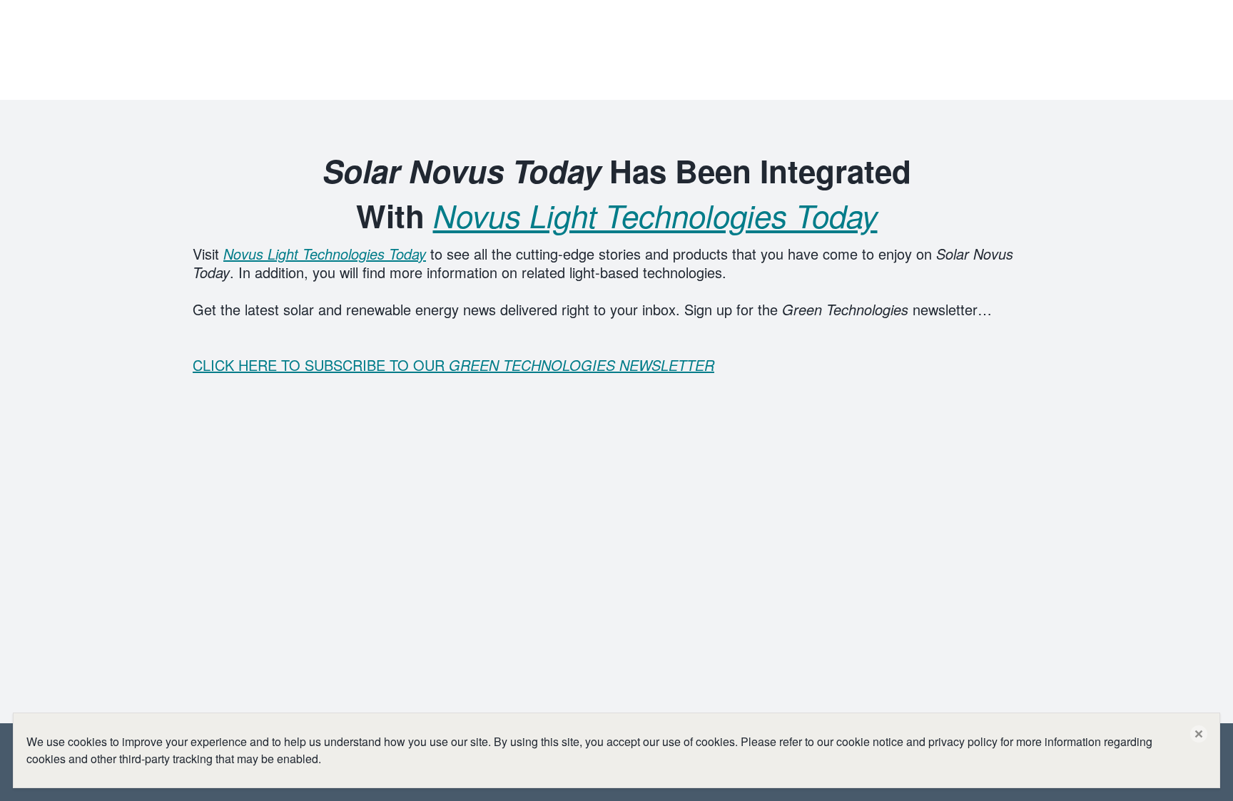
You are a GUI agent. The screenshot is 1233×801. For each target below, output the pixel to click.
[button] (1198, 734)
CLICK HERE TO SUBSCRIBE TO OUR (453, 364)
